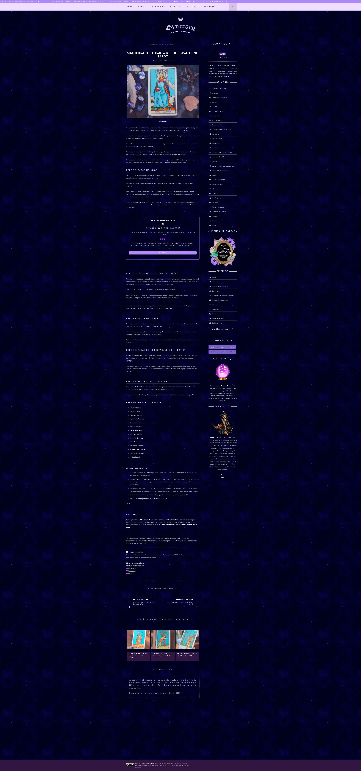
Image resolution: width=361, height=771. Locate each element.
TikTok (222, 347)
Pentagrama (216, 198)
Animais (215, 93)
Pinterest (213, 352)
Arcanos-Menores (159, 44)
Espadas (167, 44)
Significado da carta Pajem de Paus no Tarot (138, 656)
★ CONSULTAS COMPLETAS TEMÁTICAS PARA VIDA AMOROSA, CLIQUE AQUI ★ (188, 1)
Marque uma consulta (136, 566)
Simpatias (176, 6)
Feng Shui (215, 134)
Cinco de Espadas (136, 423)
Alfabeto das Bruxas (219, 88)
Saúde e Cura (217, 323)
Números (216, 189)
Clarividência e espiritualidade (223, 296)
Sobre (143, 6)
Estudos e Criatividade (220, 300)
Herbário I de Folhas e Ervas (222, 152)
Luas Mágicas (217, 184)
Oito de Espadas (136, 434)
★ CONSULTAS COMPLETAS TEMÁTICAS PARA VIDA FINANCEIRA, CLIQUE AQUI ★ (64, 1)
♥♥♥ (222, 478)
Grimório (210, 6)
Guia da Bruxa (217, 139)
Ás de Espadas (135, 407)
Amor (214, 277)
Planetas (215, 202)
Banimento (216, 291)
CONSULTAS (213, 347)
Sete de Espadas (136, 430)
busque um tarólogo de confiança (149, 482)
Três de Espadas (136, 415)
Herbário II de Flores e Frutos (222, 157)
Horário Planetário (218, 148)
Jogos (215, 175)
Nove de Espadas (136, 438)
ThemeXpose (162, 763)
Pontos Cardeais (218, 207)
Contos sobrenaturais (219, 97)
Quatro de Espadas (137, 419)
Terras (214, 221)
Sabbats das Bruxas (219, 212)
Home (129, 6)
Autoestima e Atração (220, 286)
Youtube (144, 541)
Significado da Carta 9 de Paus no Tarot (187, 655)
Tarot (172, 44)
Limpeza (216, 309)
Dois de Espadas (136, 411)
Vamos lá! (162, 253)
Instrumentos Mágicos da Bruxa (223, 166)
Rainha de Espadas (137, 453)
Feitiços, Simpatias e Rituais (222, 129)
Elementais (216, 116)
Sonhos (215, 216)
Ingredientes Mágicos (220, 170)
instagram (163, 538)
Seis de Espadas (136, 426)
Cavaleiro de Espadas (138, 449)
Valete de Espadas (136, 446)
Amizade (216, 282)
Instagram (132, 568)
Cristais (214, 102)
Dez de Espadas (136, 442)
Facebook (176, 541)
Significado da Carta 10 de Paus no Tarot (162, 655)
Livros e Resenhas (218, 180)
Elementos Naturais (219, 120)
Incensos (215, 161)
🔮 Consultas (158, 6)
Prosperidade (217, 314)
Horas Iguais (216, 143)
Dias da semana (217, 111)
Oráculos (193, 6)
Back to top (230, 764)
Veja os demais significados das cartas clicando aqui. (148, 499)
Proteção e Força (218, 318)
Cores (215, 107)
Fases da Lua (216, 125)
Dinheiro (215, 305)
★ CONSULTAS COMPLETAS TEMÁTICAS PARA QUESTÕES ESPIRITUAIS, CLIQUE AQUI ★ (123, 1)
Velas (214, 225)
